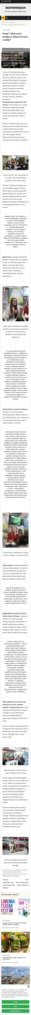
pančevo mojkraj (19, 874)
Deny (15, 1006)
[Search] (29, 18)
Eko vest (12, 870)
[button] (28, 986)
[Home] (3, 18)
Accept (15, 1002)
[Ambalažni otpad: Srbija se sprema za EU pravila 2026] (15, 942)
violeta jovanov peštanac (14, 876)
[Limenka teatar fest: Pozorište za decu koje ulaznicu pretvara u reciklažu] (15, 907)
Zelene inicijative (6, 30)
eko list (7, 870)
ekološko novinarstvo (12, 872)
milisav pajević (10, 874)
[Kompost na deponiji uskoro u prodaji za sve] (15, 976)
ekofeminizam (18, 870)
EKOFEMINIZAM (15, 7)
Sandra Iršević (15, 927)
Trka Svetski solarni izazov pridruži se (22, 882)
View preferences (15, 1011)
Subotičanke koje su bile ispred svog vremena (8, 884)
